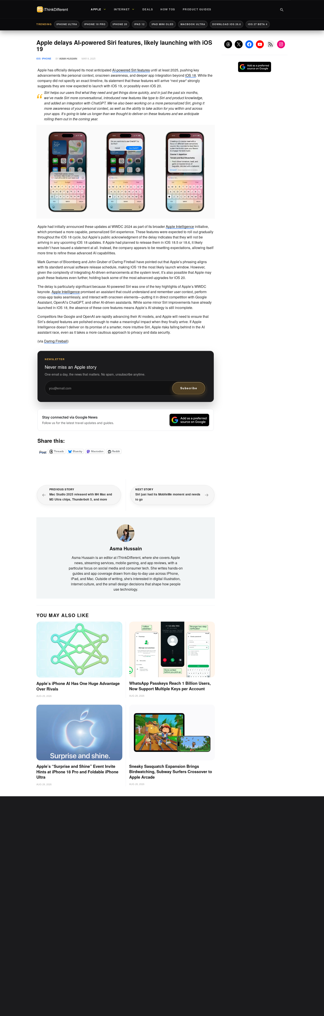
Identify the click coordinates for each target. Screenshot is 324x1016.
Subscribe (188, 388)
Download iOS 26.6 (226, 24)
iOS (38, 58)
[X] (239, 44)
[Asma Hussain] (125, 532)
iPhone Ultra (66, 24)
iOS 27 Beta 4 (257, 24)
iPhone (46, 58)
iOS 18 (190, 75)
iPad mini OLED (162, 24)
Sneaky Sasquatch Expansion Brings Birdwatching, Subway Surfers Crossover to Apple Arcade (170, 772)
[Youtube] (260, 44)
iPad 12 (139, 24)
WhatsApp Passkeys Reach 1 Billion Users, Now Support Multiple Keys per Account (170, 686)
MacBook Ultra (193, 24)
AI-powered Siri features (131, 70)
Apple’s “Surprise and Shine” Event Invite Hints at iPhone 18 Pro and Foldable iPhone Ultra (77, 772)
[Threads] (228, 44)
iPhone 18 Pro (95, 24)
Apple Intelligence (180, 226)
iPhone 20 (120, 24)
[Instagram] (281, 44)
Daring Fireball (55, 341)
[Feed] (270, 44)
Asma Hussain (68, 58)
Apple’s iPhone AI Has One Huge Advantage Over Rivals (78, 686)
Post (42, 451)
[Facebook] (249, 44)
